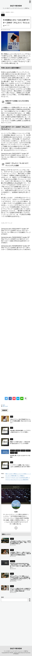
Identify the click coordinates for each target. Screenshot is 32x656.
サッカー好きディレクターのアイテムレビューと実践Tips (16, 651)
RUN (4, 405)
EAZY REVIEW (16, 6)
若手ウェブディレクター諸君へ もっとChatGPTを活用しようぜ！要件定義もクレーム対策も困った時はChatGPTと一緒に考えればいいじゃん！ (20, 577)
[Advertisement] (16, 325)
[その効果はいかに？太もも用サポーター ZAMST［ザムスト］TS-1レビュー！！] (17, 398)
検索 (2, 597)
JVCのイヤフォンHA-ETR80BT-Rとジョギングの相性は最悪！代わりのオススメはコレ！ (20, 421)
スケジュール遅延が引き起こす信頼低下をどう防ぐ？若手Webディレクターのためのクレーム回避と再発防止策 (20, 590)
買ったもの (5, 406)
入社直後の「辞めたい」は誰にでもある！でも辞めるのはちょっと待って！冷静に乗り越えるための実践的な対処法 (20, 553)
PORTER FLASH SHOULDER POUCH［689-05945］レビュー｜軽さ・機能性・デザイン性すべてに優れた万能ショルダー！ (20, 565)
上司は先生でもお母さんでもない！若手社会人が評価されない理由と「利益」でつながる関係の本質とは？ (20, 542)
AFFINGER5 (15, 653)
